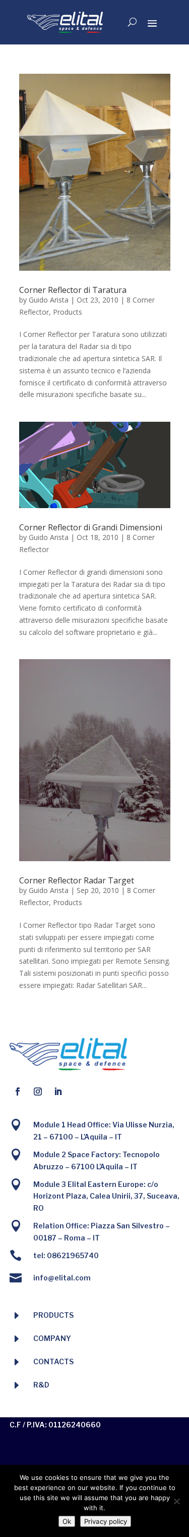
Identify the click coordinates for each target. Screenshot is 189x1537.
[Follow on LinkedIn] (58, 1091)
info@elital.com (62, 1277)
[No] (176, 1501)
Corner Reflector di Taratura (73, 289)
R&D (41, 1384)
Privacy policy (105, 1521)
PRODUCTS (53, 1315)
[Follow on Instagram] (38, 1091)
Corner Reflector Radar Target (76, 880)
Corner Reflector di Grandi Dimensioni (90, 527)
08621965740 (73, 1255)
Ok (66, 1521)
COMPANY (52, 1338)
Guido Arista (49, 300)
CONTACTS (53, 1361)
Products (67, 312)
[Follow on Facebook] (18, 1091)
